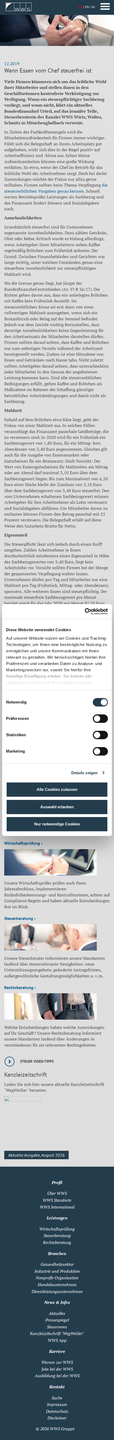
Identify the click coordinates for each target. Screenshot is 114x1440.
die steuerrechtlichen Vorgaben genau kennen (56, 188)
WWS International (57, 1207)
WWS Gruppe (62, 1429)
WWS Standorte (57, 1200)
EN (87, 7)
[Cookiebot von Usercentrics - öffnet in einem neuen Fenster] (85, 611)
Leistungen (57, 1218)
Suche (57, 1398)
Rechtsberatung (57, 1242)
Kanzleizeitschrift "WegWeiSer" (57, 1333)
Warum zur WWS (57, 1362)
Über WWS (57, 1193)
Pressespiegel (57, 1320)
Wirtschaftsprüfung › (23, 843)
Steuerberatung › (20, 918)
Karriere (57, 1351)
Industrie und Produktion (57, 1271)
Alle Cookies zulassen (57, 789)
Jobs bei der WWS (57, 1369)
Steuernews (57, 1327)
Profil (57, 1182)
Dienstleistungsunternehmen (57, 1291)
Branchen (57, 1253)
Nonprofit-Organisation (57, 1278)
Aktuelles (57, 1313)
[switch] (100, 718)
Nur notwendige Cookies (57, 824)
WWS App (57, 1340)
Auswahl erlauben (57, 807)
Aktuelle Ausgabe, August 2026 (36, 1155)
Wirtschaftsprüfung (57, 1229)
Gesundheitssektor (57, 1264)
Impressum (57, 1404)
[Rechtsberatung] (50, 1018)
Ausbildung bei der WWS (57, 1376)
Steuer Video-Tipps (37, 1061)
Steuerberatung (57, 1235)
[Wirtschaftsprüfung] (50, 874)
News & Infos (57, 1302)
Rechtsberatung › (20, 987)
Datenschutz (57, 1411)
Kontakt (57, 1387)
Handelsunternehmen (57, 1284)
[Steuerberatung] (50, 949)
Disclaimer (57, 1418)
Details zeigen (84, 773)
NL (93, 7)
